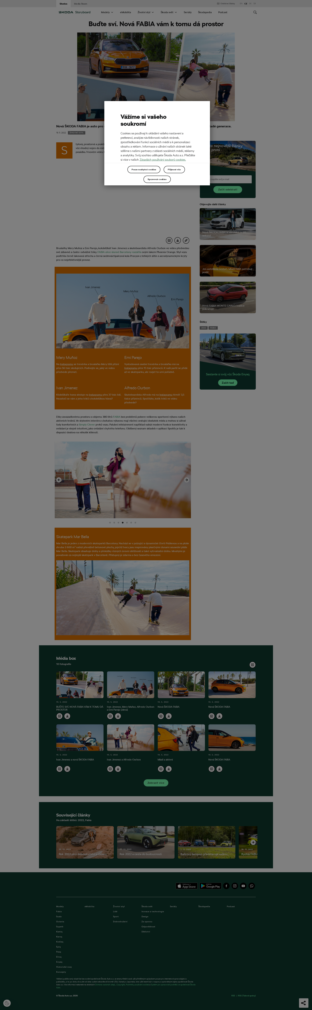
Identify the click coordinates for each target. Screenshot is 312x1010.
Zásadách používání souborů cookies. (163, 159)
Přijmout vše (174, 169)
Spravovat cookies (157, 179)
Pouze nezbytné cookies (144, 169)
